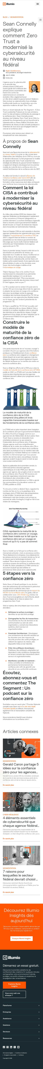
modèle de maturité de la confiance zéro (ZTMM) (21, 370)
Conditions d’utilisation (21, 1053)
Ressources (7, 1038)
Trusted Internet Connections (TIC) (23, 236)
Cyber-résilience (11, 815)
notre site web (25, 706)
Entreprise (7, 1012)
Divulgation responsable (10, 1055)
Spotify (13, 709)
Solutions (6, 1025)
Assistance (7, 1019)
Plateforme (7, 1005)
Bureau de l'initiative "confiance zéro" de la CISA (19, 177)
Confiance (21, 1055)
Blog (5, 17)
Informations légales (8, 1053)
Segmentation (16, 17)
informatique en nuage (12, 267)
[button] (37, 4)
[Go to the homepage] (8, 4)
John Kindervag (23, 595)
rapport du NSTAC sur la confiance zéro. (21, 592)
